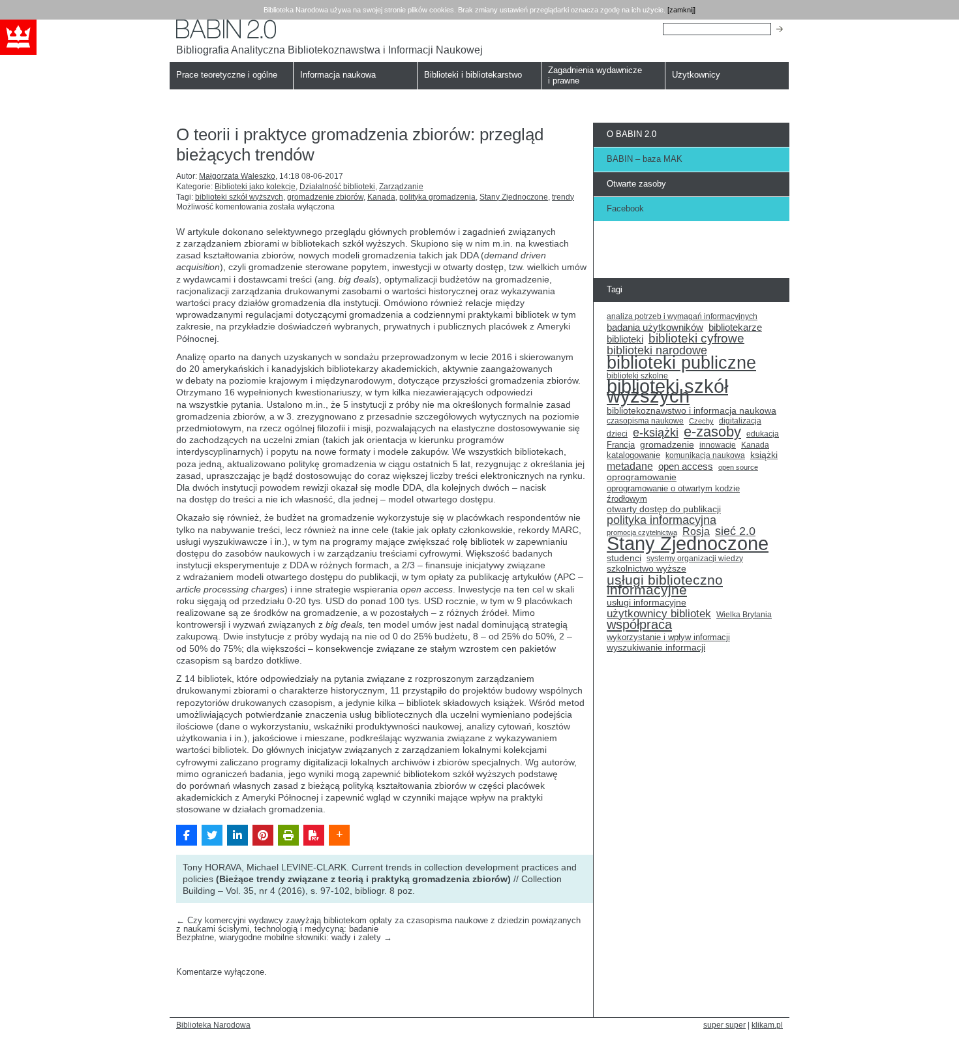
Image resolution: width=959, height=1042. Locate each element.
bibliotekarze (735, 328)
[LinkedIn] (237, 835)
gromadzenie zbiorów (325, 197)
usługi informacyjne (646, 602)
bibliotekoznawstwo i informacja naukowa (691, 411)
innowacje (717, 444)
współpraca (639, 625)
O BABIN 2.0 (631, 134)
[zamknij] (681, 10)
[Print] (288, 835)
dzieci (617, 433)
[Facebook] (186, 835)
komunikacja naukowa (705, 455)
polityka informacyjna (661, 520)
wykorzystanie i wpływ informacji (668, 637)
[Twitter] (212, 835)
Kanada (381, 197)
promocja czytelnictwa (642, 532)
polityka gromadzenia (437, 197)
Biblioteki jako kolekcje (255, 186)
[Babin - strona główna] (329, 29)
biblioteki (625, 339)
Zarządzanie (401, 186)
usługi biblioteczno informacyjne (665, 585)
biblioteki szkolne (637, 375)
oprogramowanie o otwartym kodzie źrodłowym (673, 493)
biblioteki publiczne (681, 363)
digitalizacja (740, 421)
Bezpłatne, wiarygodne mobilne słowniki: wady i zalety (284, 937)
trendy (563, 197)
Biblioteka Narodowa (213, 1024)
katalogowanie (633, 455)
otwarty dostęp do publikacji (664, 509)
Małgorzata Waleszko (237, 176)
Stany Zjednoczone (514, 197)
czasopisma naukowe (645, 420)
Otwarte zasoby (636, 184)
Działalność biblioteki (337, 186)
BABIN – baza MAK (644, 159)
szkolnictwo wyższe (646, 569)
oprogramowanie (642, 477)
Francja (621, 445)
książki (764, 455)
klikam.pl (767, 1024)
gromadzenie (667, 445)
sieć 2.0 (735, 532)
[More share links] (339, 835)
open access (685, 466)
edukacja (762, 433)
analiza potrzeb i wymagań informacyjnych (682, 316)
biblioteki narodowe (657, 351)
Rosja (696, 532)
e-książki (655, 433)
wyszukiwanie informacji (656, 647)
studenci (624, 558)
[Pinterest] (262, 835)
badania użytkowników (655, 327)
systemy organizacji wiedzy (695, 558)
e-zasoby (712, 432)
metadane (630, 466)
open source (738, 467)
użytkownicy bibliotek (659, 614)
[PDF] (313, 835)
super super (724, 1024)
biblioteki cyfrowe (696, 338)
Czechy (701, 421)
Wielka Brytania (744, 614)
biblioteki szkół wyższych (239, 197)
